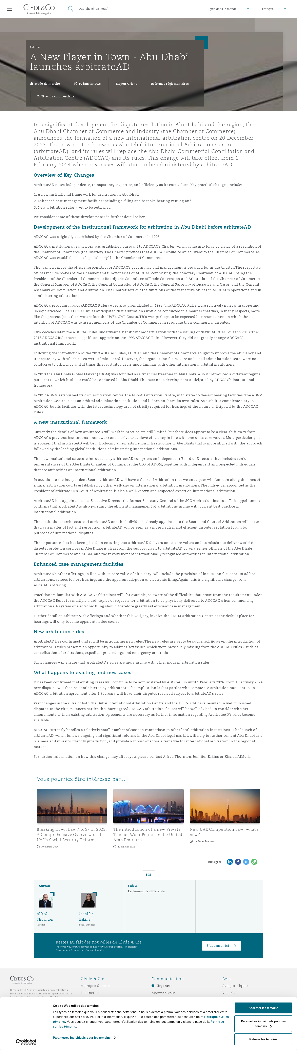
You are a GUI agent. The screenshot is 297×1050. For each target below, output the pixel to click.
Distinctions (91, 993)
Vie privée (231, 993)
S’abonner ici (218, 945)
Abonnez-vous (164, 993)
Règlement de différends (146, 891)
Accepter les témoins (263, 1008)
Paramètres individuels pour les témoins (82, 1037)
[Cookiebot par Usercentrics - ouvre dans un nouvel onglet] (26, 1042)
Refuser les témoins (263, 1039)
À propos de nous (96, 986)
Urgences (165, 986)
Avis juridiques (235, 986)
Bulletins (35, 47)
